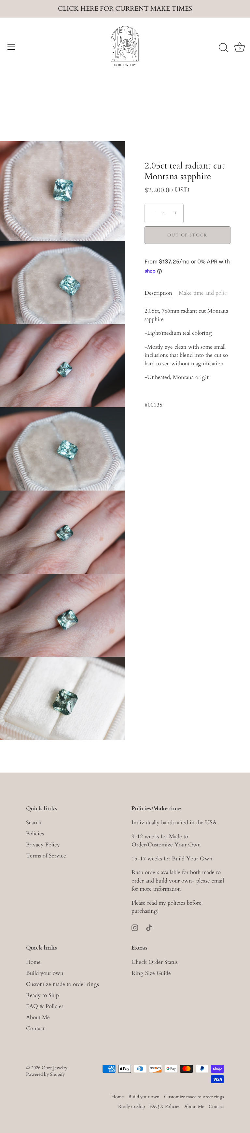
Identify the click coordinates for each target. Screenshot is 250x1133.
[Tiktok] (149, 927)
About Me (38, 1017)
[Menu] (11, 47)
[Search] (223, 48)
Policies (35, 833)
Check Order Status (155, 962)
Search (33, 822)
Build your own (44, 973)
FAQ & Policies (44, 1006)
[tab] (162, 293)
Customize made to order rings (62, 984)
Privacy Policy (43, 844)
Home (33, 962)
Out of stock (187, 235)
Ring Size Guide (151, 973)
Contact (35, 1028)
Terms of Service (46, 855)
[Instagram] (135, 927)
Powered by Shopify (45, 1074)
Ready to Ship (42, 995)
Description (158, 293)
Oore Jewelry (54, 1068)
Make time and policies (206, 293)
